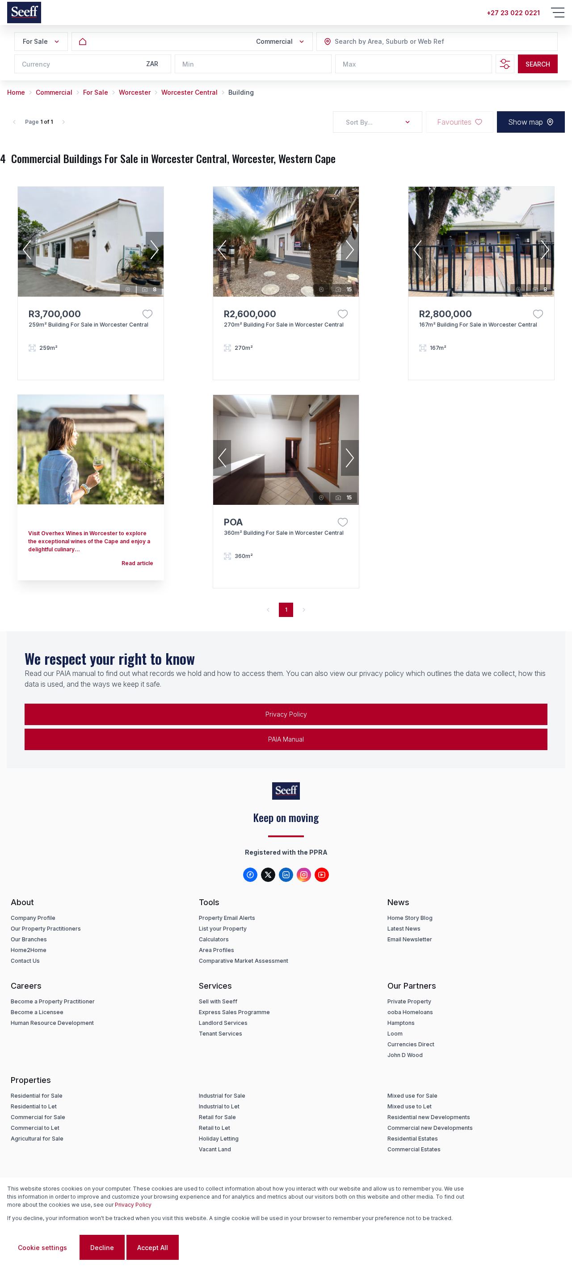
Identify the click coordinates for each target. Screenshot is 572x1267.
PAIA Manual (286, 739)
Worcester (135, 92)
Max (349, 64)
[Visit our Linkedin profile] (286, 875)
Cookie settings (42, 1247)
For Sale (95, 92)
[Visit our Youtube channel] (322, 875)
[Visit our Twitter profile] (268, 875)
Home (16, 92)
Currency (36, 64)
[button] (27, 250)
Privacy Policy (286, 714)
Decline (102, 1247)
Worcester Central (189, 92)
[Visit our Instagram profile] (304, 875)
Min (188, 64)
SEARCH (538, 64)
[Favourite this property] (147, 314)
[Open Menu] (558, 12)
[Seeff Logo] (24, 12)
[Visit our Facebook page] (250, 875)
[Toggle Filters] (505, 64)
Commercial (54, 92)
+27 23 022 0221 (513, 13)
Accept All (152, 1247)
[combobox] (383, 42)
